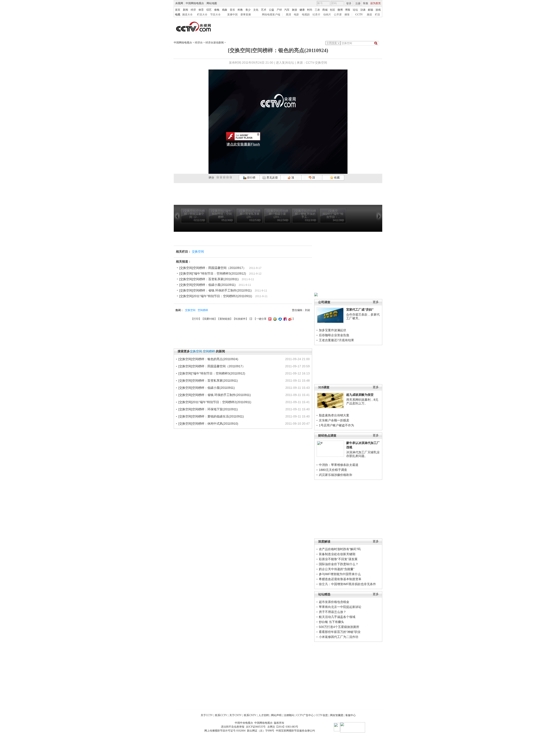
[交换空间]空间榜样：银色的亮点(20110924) (208, 359)
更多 (376, 302)
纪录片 (316, 14)
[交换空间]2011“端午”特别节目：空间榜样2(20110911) (215, 296)
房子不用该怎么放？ (332, 612)
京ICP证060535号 (256, 726)
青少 (248, 9)
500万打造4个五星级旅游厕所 (339, 627)
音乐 (232, 9)
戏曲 (224, 9)
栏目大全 (202, 14)
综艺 (209, 9)
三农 (317, 9)
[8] (227, 177)
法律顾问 (289, 715)
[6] (224, 177)
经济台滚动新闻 (214, 42)
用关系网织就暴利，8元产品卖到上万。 (362, 401)
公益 (271, 9)
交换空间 (198, 251)
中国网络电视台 (195, 3)
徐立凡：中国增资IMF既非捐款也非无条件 (347, 584)
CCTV (359, 14)
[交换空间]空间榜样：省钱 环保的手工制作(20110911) (215, 290)
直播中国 (232, 14)
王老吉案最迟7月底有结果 (336, 340)
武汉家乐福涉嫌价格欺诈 (335, 475)
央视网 (179, 3)
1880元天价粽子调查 (333, 470)
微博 (340, 9)
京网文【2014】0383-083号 (282, 726)
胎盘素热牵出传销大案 (334, 415)
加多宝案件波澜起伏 (332, 330)
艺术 (263, 9)
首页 (177, 9)
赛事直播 (245, 14)
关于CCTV (207, 715)
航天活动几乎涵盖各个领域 (337, 617)
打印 (196, 318)
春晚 (216, 9)
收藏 (336, 177)
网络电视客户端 (271, 14)
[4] (221, 177)
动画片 (327, 14)
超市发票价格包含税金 (334, 602)
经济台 (199, 42)
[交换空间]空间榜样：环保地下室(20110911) (208, 409)
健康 (302, 9)
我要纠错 (209, 318)
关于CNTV (235, 715)
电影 (296, 14)
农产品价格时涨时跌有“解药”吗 (340, 549)
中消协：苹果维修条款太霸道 (338, 465)
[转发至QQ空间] (274, 318)
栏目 (377, 14)
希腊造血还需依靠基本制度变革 (340, 579)
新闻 (185, 9)
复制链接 (225, 318)
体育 (201, 9)
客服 (365, 3)
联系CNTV (250, 715)
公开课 (338, 14)
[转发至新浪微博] (289, 318)
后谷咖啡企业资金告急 (334, 335)
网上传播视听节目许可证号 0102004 (224, 730)
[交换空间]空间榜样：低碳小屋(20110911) (207, 284)
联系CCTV (221, 715)
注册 (358, 3)
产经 (279, 9)
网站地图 (212, 3)
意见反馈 (272, 177)
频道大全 (187, 14)
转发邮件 (240, 318)
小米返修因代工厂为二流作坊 (338, 637)
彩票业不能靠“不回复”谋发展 (338, 559)
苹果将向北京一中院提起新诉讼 (340, 607)
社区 (332, 9)
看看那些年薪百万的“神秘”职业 (340, 632)
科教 (240, 9)
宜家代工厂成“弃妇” (360, 309)
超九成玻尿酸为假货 (360, 394)
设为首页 (375, 3)
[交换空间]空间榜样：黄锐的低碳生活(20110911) (211, 416)
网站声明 (276, 715)
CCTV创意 (322, 715)
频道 (369, 14)
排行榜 (250, 177)
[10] (230, 177)
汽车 (287, 9)
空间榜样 (203, 310)
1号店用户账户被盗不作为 (336, 425)
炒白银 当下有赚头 (331, 622)
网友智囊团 (336, 715)
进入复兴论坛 (285, 62)
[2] (217, 177)
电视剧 (306, 14)
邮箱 (370, 9)
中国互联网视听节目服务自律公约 (295, 730)
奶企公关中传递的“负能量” (336, 569)
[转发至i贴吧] (284, 318)
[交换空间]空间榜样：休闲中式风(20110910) (208, 423)
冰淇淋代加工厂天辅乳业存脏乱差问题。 (363, 454)
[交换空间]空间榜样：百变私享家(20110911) (209, 279)
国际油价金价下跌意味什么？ (338, 564)
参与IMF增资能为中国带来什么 (340, 574)
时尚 (309, 9)
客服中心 (350, 715)
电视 (177, 14)
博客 (347, 9)
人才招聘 (263, 715)
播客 (347, 14)
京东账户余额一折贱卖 (334, 420)
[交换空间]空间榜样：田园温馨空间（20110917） (212, 268)
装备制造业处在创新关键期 (337, 554)
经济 (193, 9)
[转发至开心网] (269, 318)
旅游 (294, 9)
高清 (288, 14)
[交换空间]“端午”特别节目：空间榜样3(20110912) (212, 273)
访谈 (363, 9)
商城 (325, 9)
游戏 (378, 9)
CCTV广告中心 (305, 715)
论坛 (355, 9)
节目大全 (215, 14)
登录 (348, 3)
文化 (255, 9)
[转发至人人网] (279, 318)
